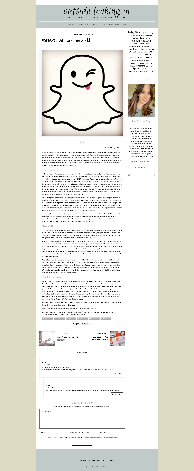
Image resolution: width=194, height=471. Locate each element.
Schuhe (148, 60)
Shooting (132, 66)
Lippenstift (138, 55)
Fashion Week (146, 41)
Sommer (149, 66)
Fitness (134, 44)
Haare (130, 49)
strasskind (45, 362)
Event (142, 38)
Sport (136, 68)
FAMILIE (87, 24)
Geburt (148, 44)
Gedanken (132, 46)
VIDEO (124, 24)
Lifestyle (132, 55)
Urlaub (147, 69)
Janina (48, 385)
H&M (151, 46)
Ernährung (135, 38)
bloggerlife (76, 324)
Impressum (83, 460)
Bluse (147, 33)
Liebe (150, 52)
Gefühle (139, 46)
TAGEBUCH (89, 34)
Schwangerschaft (138, 63)
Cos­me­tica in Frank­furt (79, 230)
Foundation (141, 44)
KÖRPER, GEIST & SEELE (99, 24)
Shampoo (149, 63)
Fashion (135, 40)
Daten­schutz (91, 460)
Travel (142, 69)
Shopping (140, 66)
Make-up (147, 54)
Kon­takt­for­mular (102, 460)
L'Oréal (132, 51)
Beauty (139, 32)
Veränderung (133, 71)
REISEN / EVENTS (114, 24)
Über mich (111, 460)
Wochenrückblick (143, 71)
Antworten (116, 374)
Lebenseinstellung (142, 52)
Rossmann (141, 60)
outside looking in (97, 11)
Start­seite (71, 24)
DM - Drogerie (140, 35)
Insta (59, 233)
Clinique (151, 33)
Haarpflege (136, 49)
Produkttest (146, 57)
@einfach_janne (141, 167)
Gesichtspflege (145, 46)
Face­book (67, 233)
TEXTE (80, 24)
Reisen (134, 60)
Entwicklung (148, 35)
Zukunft (151, 71)
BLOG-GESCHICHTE (79, 34)
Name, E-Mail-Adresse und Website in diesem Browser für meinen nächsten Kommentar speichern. (83, 438)
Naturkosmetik (134, 58)
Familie (147, 38)
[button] (47, 318)
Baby (131, 32)
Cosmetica (84, 324)
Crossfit (132, 35)
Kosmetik (151, 49)
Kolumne (144, 49)
